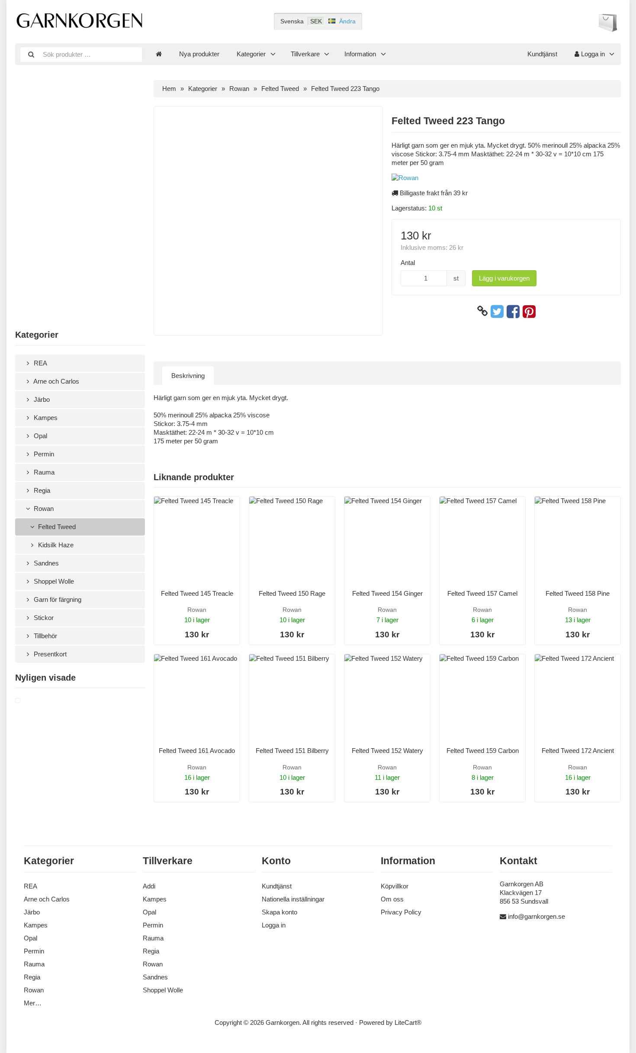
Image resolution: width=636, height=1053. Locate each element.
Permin (43, 454)
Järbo (41, 399)
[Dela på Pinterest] (529, 311)
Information (360, 54)
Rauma (43, 472)
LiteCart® (408, 1022)
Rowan (43, 508)
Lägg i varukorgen (504, 278)
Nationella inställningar (293, 899)
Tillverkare (305, 54)
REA (39, 363)
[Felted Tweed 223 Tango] (28, 701)
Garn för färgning (56, 599)
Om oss (392, 899)
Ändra (347, 21)
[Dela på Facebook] (513, 311)
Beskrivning (188, 375)
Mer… (33, 1003)
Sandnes (45, 563)
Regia (41, 490)
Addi (149, 886)
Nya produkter (199, 54)
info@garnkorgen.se (536, 916)
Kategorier (251, 54)
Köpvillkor (394, 886)
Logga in (592, 54)
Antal (408, 262)
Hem (169, 88)
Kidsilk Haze (55, 545)
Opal (39, 435)
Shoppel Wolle (53, 581)
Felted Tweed (56, 526)
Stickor (43, 617)
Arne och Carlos (55, 381)
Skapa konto (279, 912)
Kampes (45, 417)
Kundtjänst (542, 54)
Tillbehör (44, 636)
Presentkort (49, 654)
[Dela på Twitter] (497, 311)
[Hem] (158, 54)
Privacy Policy (401, 912)
